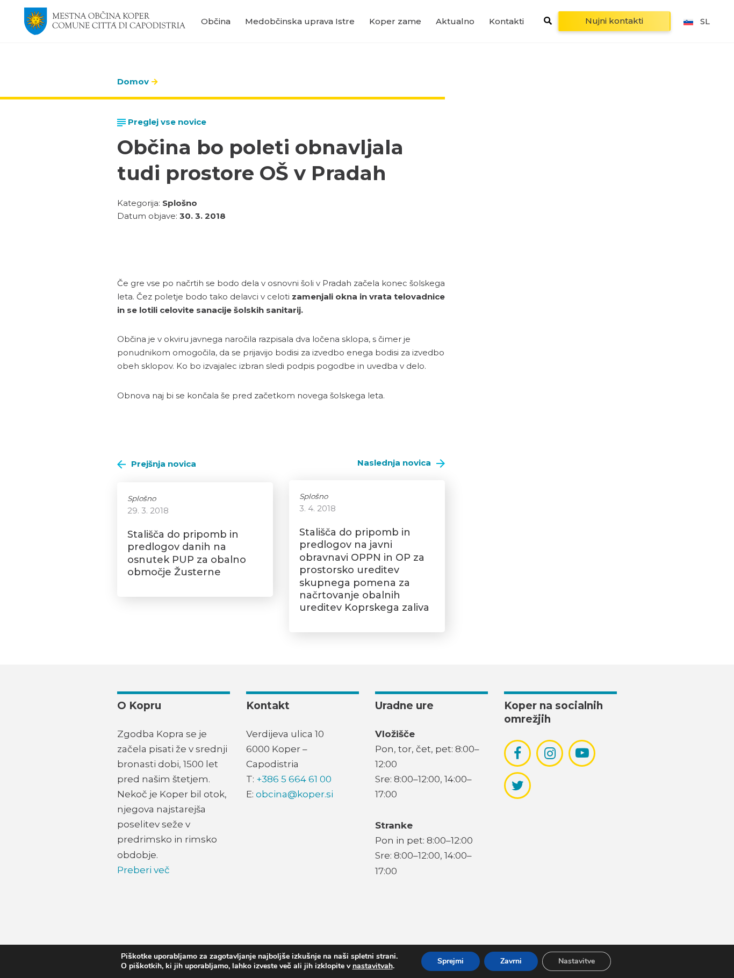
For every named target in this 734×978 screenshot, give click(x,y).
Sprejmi (450, 961)
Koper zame (395, 21)
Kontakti (506, 21)
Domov (133, 81)
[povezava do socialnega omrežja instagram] (550, 753)
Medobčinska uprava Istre (300, 21)
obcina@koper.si (294, 794)
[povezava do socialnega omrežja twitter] (518, 785)
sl (705, 21)
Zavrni (511, 961)
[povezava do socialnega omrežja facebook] (517, 753)
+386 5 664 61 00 (294, 779)
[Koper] (104, 21)
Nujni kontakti (614, 21)
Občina (216, 21)
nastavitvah (372, 966)
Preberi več (143, 870)
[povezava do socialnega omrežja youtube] (582, 753)
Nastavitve (576, 961)
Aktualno (455, 21)
